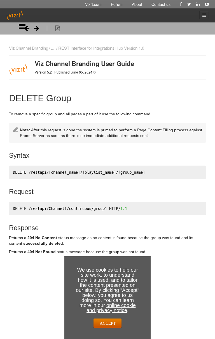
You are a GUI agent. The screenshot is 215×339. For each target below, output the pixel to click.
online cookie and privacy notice (111, 308)
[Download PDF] (57, 29)
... (52, 48)
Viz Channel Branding (28, 48)
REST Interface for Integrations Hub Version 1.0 (101, 48)
